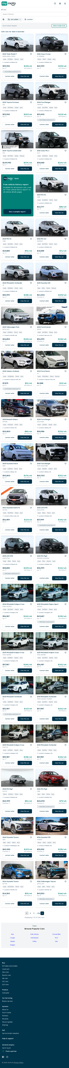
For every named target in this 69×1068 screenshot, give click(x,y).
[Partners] (60, 3)
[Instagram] (7, 1057)
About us (5, 1009)
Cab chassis (34, 934)
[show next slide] (30, 44)
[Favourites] (55, 3)
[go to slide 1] (48, 50)
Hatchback (34, 938)
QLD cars (5, 984)
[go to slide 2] (15, 50)
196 (38, 913)
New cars (5, 972)
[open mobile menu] (65, 3)
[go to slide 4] (18, 50)
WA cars (5, 978)
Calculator (5, 993)
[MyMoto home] (8, 3)
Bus (12, 934)
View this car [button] (24, 76)
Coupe (12, 938)
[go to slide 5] (20, 50)
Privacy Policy (18, 1062)
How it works (6, 1012)
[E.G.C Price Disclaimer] (5, 68)
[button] (3, 19)
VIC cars (5, 981)
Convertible (56, 934)
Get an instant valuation (10, 1033)
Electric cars (6, 975)
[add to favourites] (31, 54)
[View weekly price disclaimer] (31, 68)
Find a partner (11, 1051)
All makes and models (9, 966)
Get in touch (6, 1048)
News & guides (7, 1022)
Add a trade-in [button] (58, 26)
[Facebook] (3, 1057)
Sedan (12, 941)
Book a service (7, 1001)
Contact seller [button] (9, 76)
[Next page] (42, 913)
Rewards (5, 1019)
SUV (56, 938)
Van (56, 941)
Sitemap (5, 1025)
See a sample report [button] (17, 212)
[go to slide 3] (17, 50)
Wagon (12, 945)
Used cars (5, 969)
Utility (35, 941)
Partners (5, 1016)
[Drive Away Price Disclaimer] (43, 297)
